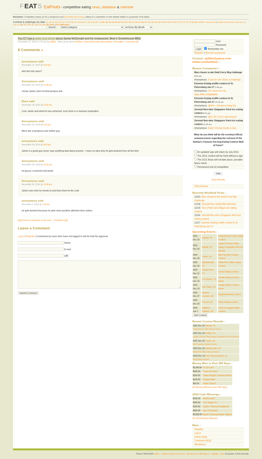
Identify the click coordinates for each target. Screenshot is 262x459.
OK (159, 22)
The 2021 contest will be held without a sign (220, 156)
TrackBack (60, 220)
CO (62, 22)
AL (47, 22)
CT (66, 22)
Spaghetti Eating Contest (229, 294)
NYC (26, 24)
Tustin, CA (207, 256)
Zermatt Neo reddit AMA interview (219, 204)
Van (44, 24)
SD (174, 22)
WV (196, 22)
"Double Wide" (209, 379)
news (96, 7)
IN (89, 22)
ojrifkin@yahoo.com (217, 58)
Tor (40, 24)
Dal (229, 22)
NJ (139, 22)
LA (100, 22)
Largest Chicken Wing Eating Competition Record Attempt (230, 247)
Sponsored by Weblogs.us (198, 454)
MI (113, 22)
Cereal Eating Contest (228, 271)
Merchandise (106, 42)
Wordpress (200, 444)
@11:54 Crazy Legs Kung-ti (222, 116)
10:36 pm (47, 184)
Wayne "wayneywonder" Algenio (217, 414)
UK (214, 22)
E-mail (67, 249)
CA (59, 22)
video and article (44, 38)
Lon (14, 24)
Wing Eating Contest (201, 359)
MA (110, 22)
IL (86, 22)
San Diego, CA (209, 287)
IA (91, 22)
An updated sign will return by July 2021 (218, 152)
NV (133, 22)
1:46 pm (46, 204)
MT (126, 22)
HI (81, 22)
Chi (225, 22)
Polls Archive (201, 186)
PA (166, 22)
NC (149, 22)
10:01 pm (47, 164)
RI (169, 22)
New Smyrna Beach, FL (216, 356)
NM (142, 22)
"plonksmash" (208, 398)
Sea (36, 24)
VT (187, 22)
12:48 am (47, 85)
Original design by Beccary (173, 454)
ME (103, 22)
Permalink (118, 42)
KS (93, 22)
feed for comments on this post (34, 220)
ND (152, 22)
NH (136, 22)
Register (30, 236)
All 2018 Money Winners (205, 418)
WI (200, 22)
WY (203, 22)
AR (56, 22)
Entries (200, 437)
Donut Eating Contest (228, 302)
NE (130, 22)
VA (190, 22)
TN (178, 22)
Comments (202, 440)
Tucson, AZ (207, 302)
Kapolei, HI (207, 238)
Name (67, 242)
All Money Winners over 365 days (209, 387)
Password (220, 45)
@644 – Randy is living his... (223, 105)
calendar (126, 7)
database (109, 7)
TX (181, 22)
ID (84, 22)
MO (123, 22)
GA (78, 22)
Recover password (215, 52)
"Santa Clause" (209, 383)
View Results (218, 179)
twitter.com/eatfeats (205, 61)
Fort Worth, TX (209, 279)
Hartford (78, 42)
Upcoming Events (204, 231)
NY (146, 22)
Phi (29, 24)
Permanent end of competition (213, 167)
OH (155, 22)
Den (233, 22)
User (218, 41)
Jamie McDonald (91, 42)
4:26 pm (47, 65)
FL (75, 22)
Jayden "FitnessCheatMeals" (215, 406)
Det (236, 22)
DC (69, 22)
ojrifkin (53, 42)
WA (193, 22)
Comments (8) (132, 42)
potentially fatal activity (74, 17)
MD (106, 22)
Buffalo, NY (207, 247)
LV (18, 24)
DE (72, 22)
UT (184, 22)
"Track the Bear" (210, 371)
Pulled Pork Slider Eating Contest (206, 352)
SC (171, 22)
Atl (218, 22)
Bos (222, 22)
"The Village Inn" (210, 402)
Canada (209, 22)
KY (97, 22)
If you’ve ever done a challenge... (225, 79)
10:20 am (47, 105)
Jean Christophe (210, 410)
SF (33, 24)
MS (119, 22)
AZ (53, 22)
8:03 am (47, 144)
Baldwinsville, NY (213, 348)
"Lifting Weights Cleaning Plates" (217, 375)
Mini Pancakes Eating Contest (205, 344)
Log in (21, 236)
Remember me (215, 49)
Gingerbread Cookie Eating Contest (207, 329)
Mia (21, 24)
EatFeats (52, 6)
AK (50, 22)
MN (116, 22)
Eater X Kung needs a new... (222, 128)
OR (162, 22)
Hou (241, 22)
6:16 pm (47, 124)
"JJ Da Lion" (208, 367)
